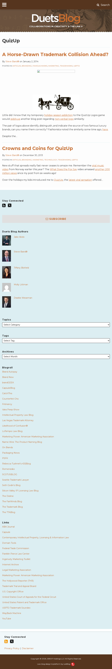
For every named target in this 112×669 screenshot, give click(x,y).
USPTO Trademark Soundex (16, 607)
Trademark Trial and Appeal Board (19, 586)
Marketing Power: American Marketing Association (28, 436)
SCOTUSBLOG (9, 474)
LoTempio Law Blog (12, 431)
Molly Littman (21, 284)
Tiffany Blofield (21, 267)
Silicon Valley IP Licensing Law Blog (20, 490)
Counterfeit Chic (10, 398)
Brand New (8, 377)
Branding (27, 66)
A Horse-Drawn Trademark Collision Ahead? (55, 54)
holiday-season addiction (58, 115)
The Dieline (8, 496)
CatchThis (7, 393)
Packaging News (11, 453)
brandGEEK (8, 382)
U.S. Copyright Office (12, 591)
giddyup (15, 119)
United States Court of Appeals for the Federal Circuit (29, 597)
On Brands (7, 447)
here (105, 129)
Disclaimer (28, 648)
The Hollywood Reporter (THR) (18, 580)
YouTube (6, 618)
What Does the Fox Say (63, 169)
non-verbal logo (64, 119)
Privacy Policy (11, 648)
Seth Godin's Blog (11, 485)
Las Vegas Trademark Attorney (18, 420)
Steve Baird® (12, 61)
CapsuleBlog (8, 388)
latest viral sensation (80, 179)
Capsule (6, 532)
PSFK (5, 458)
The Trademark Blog (12, 507)
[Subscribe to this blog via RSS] (4, 205)
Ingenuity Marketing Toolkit (16, 559)
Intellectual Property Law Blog (17, 415)
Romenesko (8, 469)
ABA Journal (8, 526)
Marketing (53, 66)
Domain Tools (9, 543)
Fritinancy (7, 404)
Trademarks (66, 66)
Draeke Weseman (23, 298)
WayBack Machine (11, 613)
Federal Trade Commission (15, 548)
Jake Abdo (19, 237)
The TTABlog (8, 512)
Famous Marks (40, 66)
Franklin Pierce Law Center (15, 553)
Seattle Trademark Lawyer (15, 480)
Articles (16, 66)
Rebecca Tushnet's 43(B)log (16, 463)
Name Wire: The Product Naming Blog (22, 442)
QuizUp (58, 179)
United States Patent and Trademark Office (24, 602)
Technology (50, 160)
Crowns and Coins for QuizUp (37, 148)
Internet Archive (10, 564)
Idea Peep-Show (10, 409)
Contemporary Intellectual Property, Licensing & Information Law (35, 537)
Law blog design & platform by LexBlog (54, 664)
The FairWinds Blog (12, 501)
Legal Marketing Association (16, 570)
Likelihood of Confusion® (15, 425)
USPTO (77, 66)
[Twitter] (9, 205)
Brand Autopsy (9, 371)
